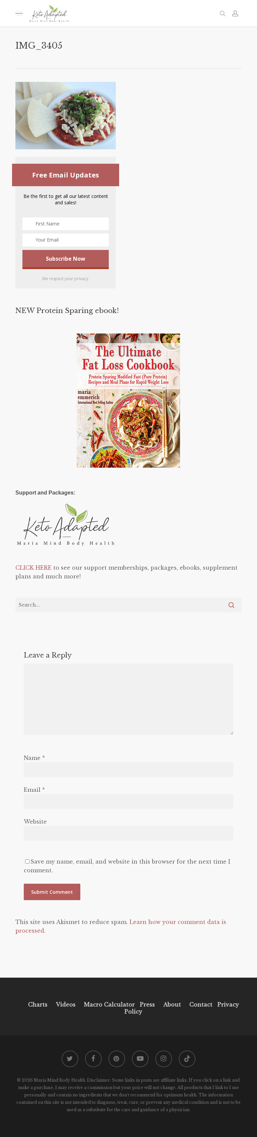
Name (34, 758)
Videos (66, 1004)
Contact (200, 1004)
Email (34, 789)
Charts (38, 1004)
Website (35, 821)
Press (147, 1004)
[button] (19, 13)
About (172, 1004)
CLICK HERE (33, 567)
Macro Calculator (109, 1004)
